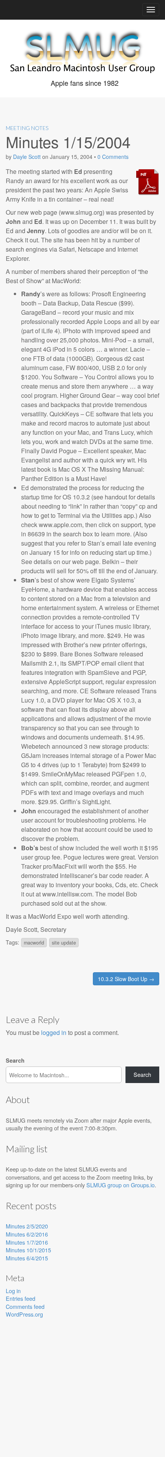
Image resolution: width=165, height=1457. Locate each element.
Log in (13, 1291)
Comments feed (25, 1306)
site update (64, 942)
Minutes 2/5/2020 (27, 1226)
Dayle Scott (27, 156)
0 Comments (113, 156)
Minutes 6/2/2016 (27, 1234)
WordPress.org (24, 1314)
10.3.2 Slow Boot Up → (126, 979)
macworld (34, 942)
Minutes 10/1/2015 (28, 1250)
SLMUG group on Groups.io (120, 1185)
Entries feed (20, 1298)
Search (15, 1060)
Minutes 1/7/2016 (27, 1242)
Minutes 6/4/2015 (27, 1258)
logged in (53, 1032)
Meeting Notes (27, 128)
